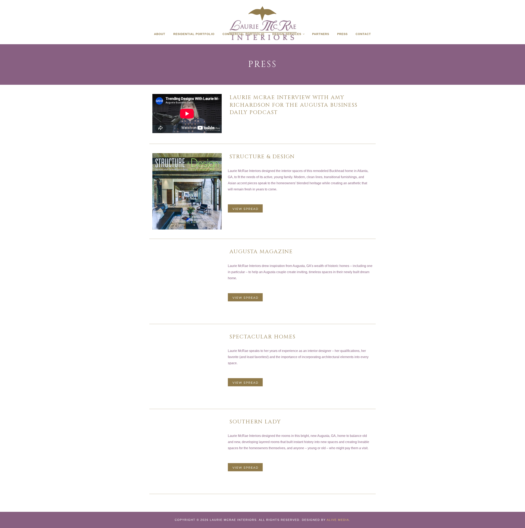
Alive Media (338, 519)
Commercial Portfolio (243, 34)
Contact (363, 34)
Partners (320, 34)
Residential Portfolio (194, 34)
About (159, 34)
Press (342, 34)
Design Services (286, 34)
